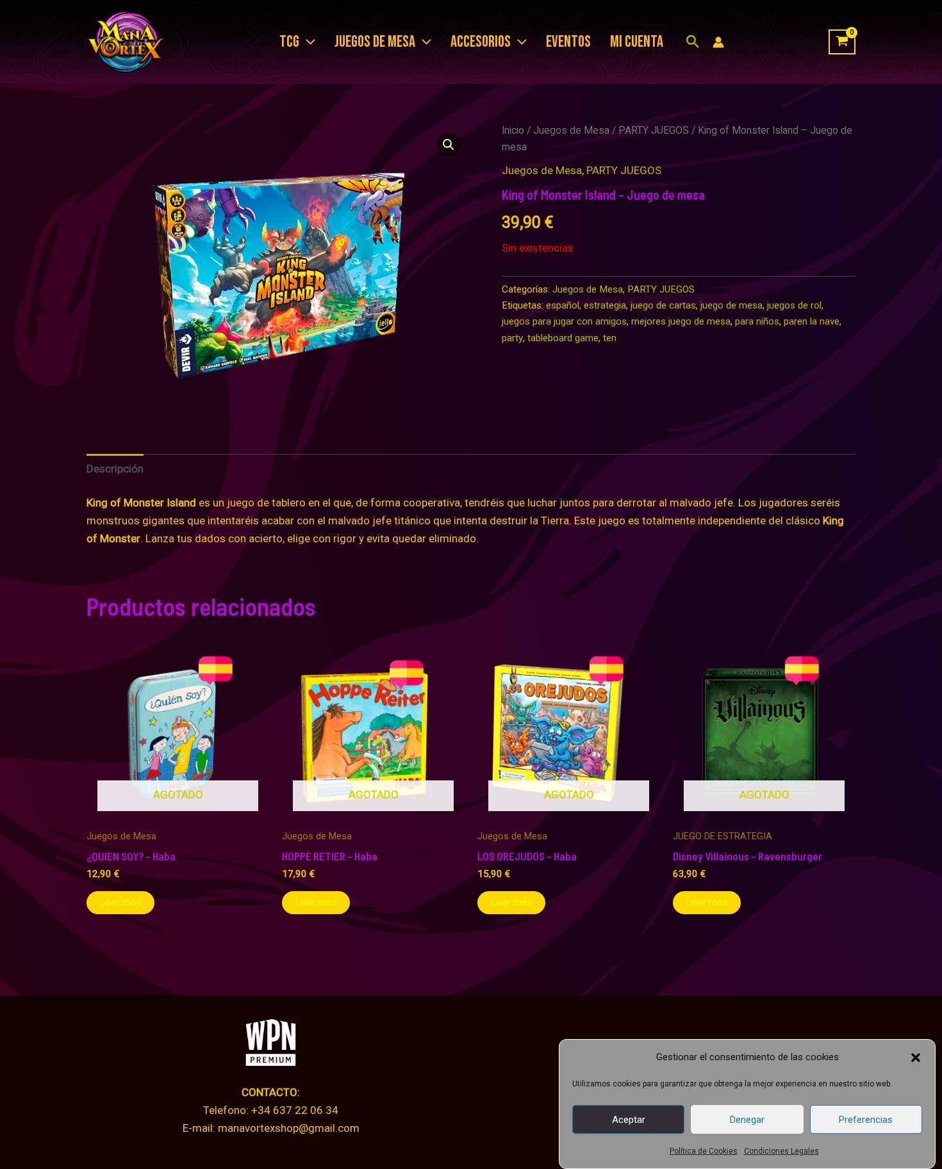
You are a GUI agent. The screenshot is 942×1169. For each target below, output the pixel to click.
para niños (757, 321)
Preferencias (866, 1119)
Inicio (513, 130)
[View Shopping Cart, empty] (842, 42)
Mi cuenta (636, 42)
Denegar (747, 1119)
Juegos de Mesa (571, 130)
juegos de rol (794, 305)
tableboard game (563, 338)
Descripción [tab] (115, 468)
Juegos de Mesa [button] (375, 42)
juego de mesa (731, 305)
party (512, 338)
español (562, 305)
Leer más (120, 902)
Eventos (568, 42)
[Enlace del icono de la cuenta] (718, 42)
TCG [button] (289, 42)
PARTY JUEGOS (653, 130)
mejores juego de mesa (681, 321)
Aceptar (628, 1119)
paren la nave (811, 321)
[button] (915, 1057)
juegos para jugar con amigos (564, 321)
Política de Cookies (704, 1151)
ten (609, 338)
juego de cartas (663, 305)
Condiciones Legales (781, 1151)
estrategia (605, 305)
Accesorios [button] (480, 42)
